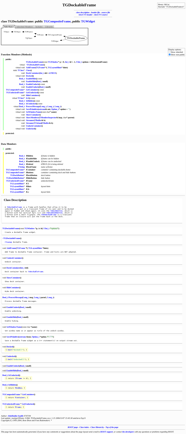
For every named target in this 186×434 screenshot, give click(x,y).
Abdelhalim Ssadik (15, 416)
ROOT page (73, 427)
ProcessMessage (33, 106)
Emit (10, 350)
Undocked (30, 129)
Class (28, 70)
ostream (41, 109)
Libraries (49, 27)
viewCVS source (101, 15)
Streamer (30, 120)
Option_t (55, 109)
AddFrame (30, 67)
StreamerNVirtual (34, 123)
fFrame (19, 378)
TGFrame (40, 67)
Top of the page (112, 427)
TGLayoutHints (54, 67)
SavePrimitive (32, 109)
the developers (128, 432)
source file (105, 12)
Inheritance (9, 27)
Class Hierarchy (97, 427)
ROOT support (106, 432)
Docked (29, 76)
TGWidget (88, 21)
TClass (21, 70)
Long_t (43, 106)
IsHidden (30, 101)
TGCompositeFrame (57, 21)
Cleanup (8, 242)
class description (82, 12)
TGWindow (53, 62)
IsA (27, 98)
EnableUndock (32, 84)
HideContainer (32, 95)
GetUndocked (32, 92)
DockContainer (32, 73)
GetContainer (32, 90)
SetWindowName (33, 112)
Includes (39, 27)
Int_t (67, 62)
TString (21, 167)
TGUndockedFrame (15, 92)
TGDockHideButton (15, 178)
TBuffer (38, 120)
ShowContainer (32, 115)
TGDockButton (17, 175)
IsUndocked (31, 104)
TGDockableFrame (34, 62)
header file (95, 12)
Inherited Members (24, 27)
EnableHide (31, 79)
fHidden (18, 388)
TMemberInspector (47, 117)
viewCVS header (85, 15)
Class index (84, 427)
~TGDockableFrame (35, 65)
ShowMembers (32, 117)
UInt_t (79, 62)
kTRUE (52, 73)
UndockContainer (34, 126)
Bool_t (22, 79)
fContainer (20, 398)
